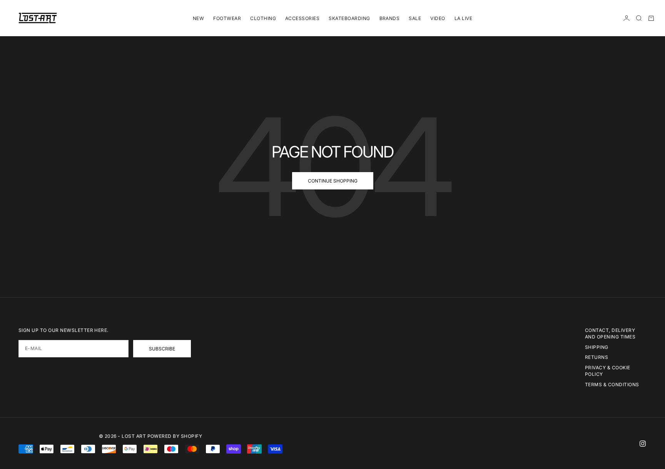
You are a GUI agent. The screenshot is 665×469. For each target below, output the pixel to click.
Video (437, 18)
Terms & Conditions (612, 384)
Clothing (263, 18)
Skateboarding (349, 18)
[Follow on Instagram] (643, 443)
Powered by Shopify (174, 436)
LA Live (463, 18)
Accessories (302, 18)
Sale (415, 18)
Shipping (596, 347)
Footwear (227, 18)
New (198, 18)
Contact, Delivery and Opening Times (610, 333)
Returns (596, 357)
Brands (389, 18)
